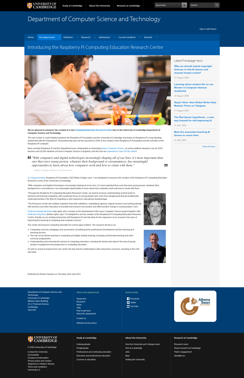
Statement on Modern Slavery (41, 364)
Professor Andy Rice (37, 214)
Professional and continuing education (94, 352)
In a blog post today (36, 178)
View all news (208, 146)
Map (127, 356)
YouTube (134, 306)
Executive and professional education (93, 356)
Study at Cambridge (72, 5)
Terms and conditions (37, 367)
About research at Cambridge (187, 348)
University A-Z (34, 370)
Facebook (134, 299)
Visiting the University (135, 359)
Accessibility (33, 355)
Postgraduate (83, 348)
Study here (81, 299)
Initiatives (68, 37)
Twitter (133, 302)
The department (47, 37)
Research (85, 37)
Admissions (104, 37)
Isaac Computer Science (113, 148)
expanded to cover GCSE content (122, 151)
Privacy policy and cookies (40, 361)
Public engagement (183, 352)
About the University (99, 5)
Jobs (79, 308)
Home (31, 37)
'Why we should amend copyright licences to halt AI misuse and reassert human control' (193, 69)
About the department (86, 314)
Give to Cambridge (133, 348)
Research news (181, 344)
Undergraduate (83, 344)
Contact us (81, 318)
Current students (127, 37)
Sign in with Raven (208, 29)
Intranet (148, 37)
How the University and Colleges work (142, 344)
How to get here (84, 311)
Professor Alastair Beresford (40, 211)
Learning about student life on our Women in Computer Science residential (193, 87)
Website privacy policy (87, 323)
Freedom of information (38, 358)
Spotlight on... (180, 356)
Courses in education (86, 359)
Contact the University (37, 352)
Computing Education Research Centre (93, 130)
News (79, 305)
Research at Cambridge (128, 5)
